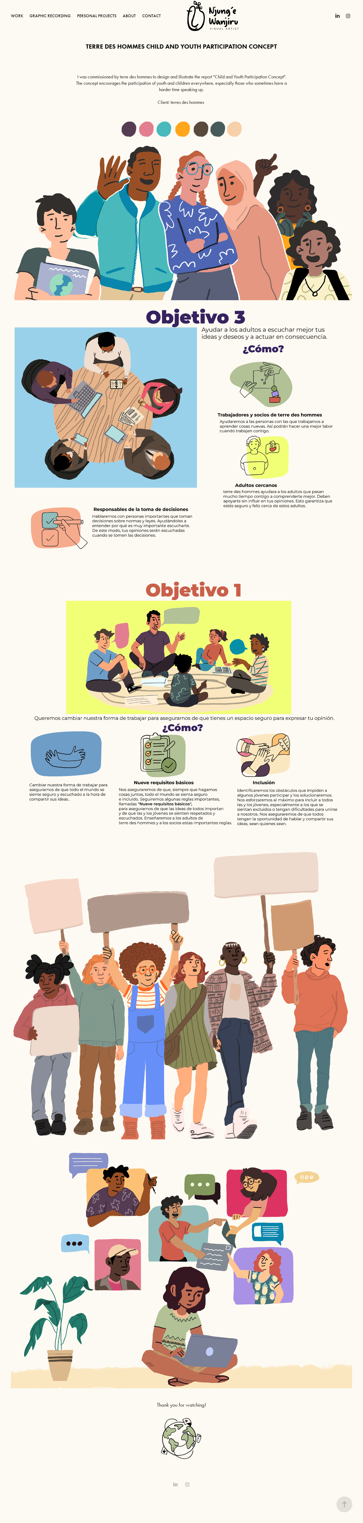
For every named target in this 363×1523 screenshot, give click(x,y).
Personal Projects (96, 15)
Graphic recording (50, 15)
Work (17, 15)
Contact (151, 15)
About (129, 15)
